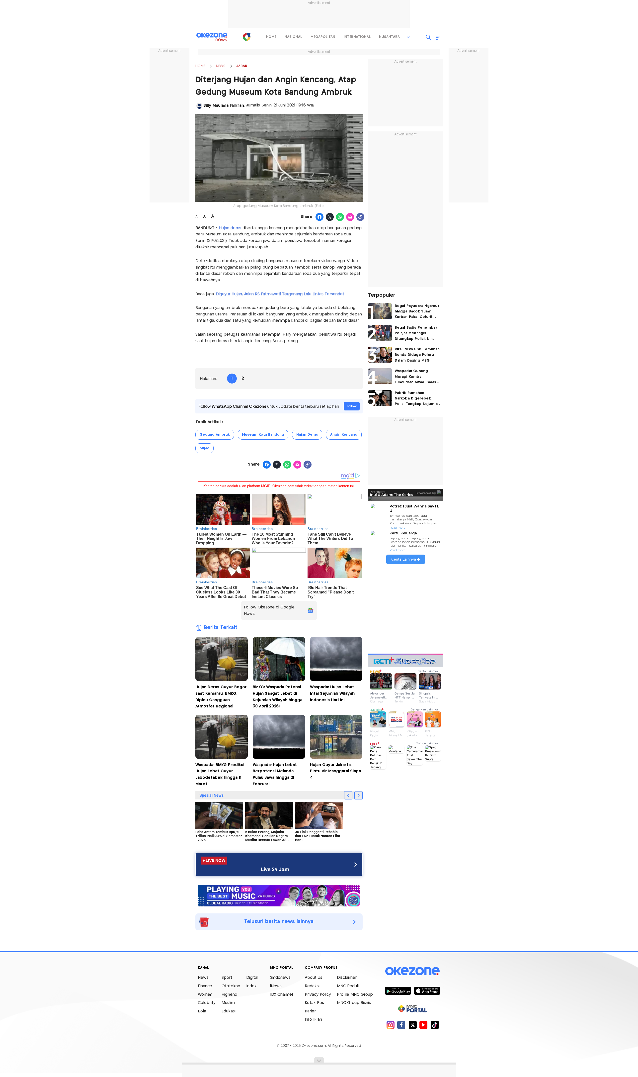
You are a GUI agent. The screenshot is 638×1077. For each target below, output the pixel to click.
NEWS (220, 66)
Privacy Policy (318, 994)
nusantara (389, 37)
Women (205, 994)
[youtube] (423, 1025)
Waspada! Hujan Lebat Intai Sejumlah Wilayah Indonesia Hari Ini (332, 693)
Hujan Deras (307, 434)
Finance (205, 986)
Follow (352, 406)
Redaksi (312, 986)
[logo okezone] (412, 971)
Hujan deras (230, 228)
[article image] (380, 311)
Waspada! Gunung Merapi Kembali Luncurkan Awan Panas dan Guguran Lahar (415, 377)
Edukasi (229, 1011)
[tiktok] (434, 1025)
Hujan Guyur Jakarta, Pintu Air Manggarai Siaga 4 (335, 771)
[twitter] (412, 1025)
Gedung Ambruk (215, 434)
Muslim (228, 1003)
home (271, 37)
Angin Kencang (343, 434)
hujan (204, 448)
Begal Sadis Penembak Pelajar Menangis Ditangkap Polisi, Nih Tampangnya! (416, 334)
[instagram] (390, 1025)
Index (251, 986)
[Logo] (246, 37)
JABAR (241, 66)
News (203, 977)
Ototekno (231, 986)
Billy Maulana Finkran (223, 105)
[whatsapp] (340, 217)
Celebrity (207, 1003)
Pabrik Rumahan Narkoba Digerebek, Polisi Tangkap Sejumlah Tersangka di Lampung (417, 399)
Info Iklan (313, 1019)
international (357, 37)
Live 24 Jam (275, 869)
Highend (229, 994)
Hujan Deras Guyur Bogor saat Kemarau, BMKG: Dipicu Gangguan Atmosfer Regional (221, 696)
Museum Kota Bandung (263, 434)
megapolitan (323, 37)
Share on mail (350, 217)
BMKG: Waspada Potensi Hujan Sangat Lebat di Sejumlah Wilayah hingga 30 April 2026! (277, 696)
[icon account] (199, 106)
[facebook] (401, 1025)
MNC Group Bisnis (354, 1003)
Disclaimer (347, 977)
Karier (310, 1011)
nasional (293, 37)
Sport (227, 977)
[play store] (398, 990)
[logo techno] (212, 37)
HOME (200, 66)
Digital (252, 977)
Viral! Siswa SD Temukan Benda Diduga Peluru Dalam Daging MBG (417, 355)
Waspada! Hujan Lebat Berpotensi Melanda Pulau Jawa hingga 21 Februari (275, 774)
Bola (202, 1011)
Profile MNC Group (355, 994)
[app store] (427, 990)
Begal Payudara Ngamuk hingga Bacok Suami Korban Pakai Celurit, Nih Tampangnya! (417, 312)
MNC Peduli (348, 986)
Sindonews (280, 977)
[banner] (279, 894)
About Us (313, 977)
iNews (276, 986)
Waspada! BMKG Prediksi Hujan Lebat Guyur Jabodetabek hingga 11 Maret (219, 774)
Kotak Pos (314, 1003)
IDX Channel (281, 994)
